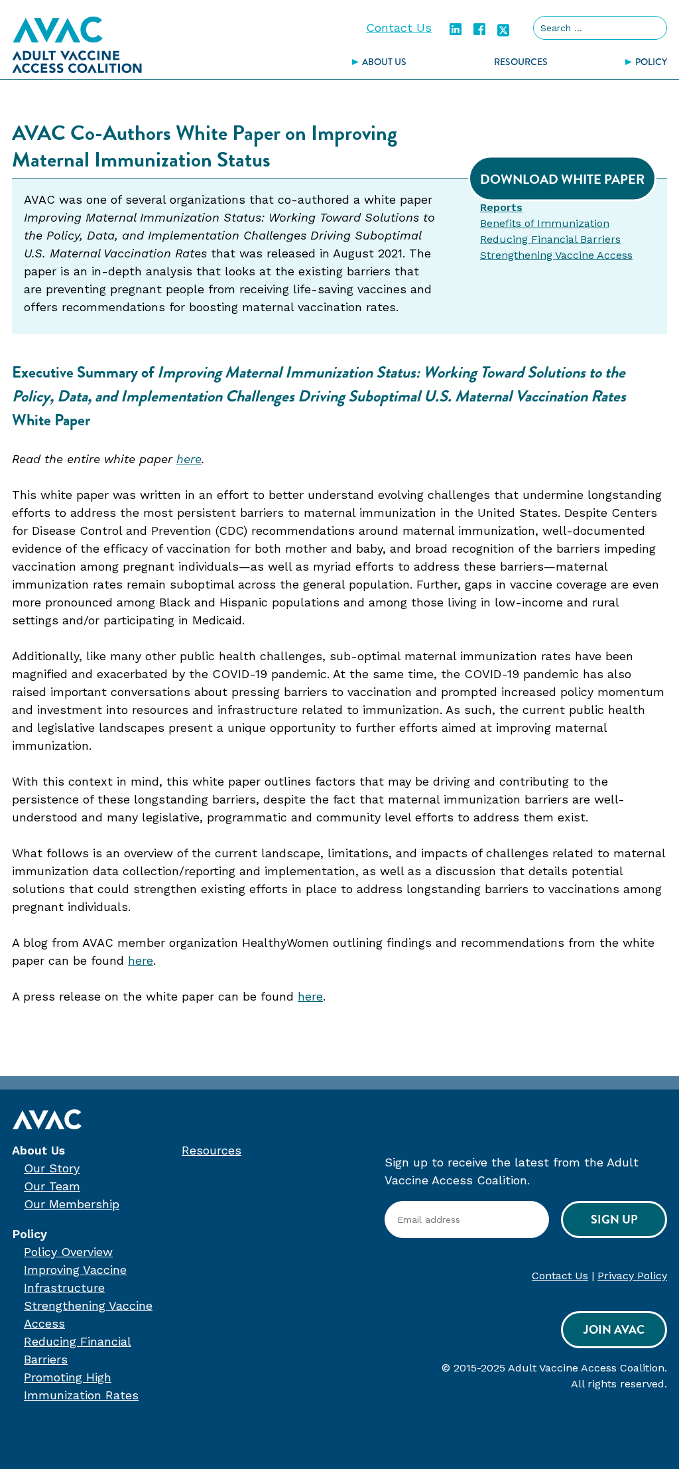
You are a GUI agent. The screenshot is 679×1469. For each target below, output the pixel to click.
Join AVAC (614, 1329)
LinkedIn (455, 29)
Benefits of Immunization (544, 223)
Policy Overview (68, 1252)
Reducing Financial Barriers (550, 239)
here (189, 459)
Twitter (503, 29)
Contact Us (399, 28)
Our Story (52, 1168)
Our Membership (71, 1204)
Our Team (52, 1186)
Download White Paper (562, 179)
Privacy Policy (632, 1275)
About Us (384, 61)
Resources (521, 61)
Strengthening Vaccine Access (556, 255)
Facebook (479, 29)
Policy (29, 1234)
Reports (501, 207)
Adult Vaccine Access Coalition (77, 44)
